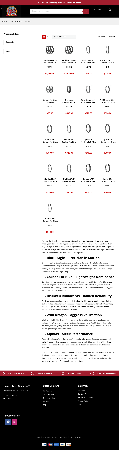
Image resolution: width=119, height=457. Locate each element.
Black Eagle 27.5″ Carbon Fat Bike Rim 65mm (107, 61)
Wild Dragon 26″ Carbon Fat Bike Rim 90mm (88, 101)
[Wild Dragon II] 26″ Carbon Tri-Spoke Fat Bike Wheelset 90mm (50, 61)
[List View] (48, 37)
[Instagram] (14, 422)
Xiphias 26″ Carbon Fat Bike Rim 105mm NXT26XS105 (50, 140)
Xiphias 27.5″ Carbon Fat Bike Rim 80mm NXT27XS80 (88, 180)
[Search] (86, 11)
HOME (4, 21)
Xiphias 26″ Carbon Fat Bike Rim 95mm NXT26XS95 (108, 140)
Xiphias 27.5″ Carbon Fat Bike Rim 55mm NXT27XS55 (50, 180)
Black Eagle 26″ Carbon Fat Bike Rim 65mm (88, 61)
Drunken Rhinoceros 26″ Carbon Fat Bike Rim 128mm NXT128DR (69, 101)
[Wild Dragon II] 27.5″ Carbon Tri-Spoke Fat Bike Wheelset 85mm (69, 61)
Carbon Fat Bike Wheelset (50, 101)
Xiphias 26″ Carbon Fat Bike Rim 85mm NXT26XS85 (88, 140)
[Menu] (2, 7)
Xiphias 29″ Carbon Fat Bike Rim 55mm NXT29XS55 (50, 219)
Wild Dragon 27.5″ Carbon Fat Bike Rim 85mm (108, 101)
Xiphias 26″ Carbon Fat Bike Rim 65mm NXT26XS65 (69, 140)
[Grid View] (44, 37)
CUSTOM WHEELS (16, 21)
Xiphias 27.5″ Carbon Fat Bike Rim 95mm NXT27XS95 (108, 180)
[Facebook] (8, 422)
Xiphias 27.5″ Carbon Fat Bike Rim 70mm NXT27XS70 (69, 180)
